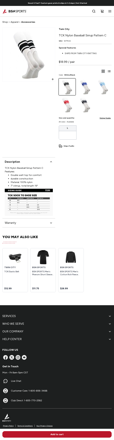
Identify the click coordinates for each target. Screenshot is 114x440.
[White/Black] (67, 86)
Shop (5, 22)
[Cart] (102, 11)
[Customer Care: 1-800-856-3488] (5, 391)
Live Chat (16, 381)
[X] (12, 357)
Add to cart (57, 434)
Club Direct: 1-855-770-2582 (26, 400)
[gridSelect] (103, 71)
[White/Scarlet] (67, 104)
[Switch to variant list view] (109, 71)
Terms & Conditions (25, 426)
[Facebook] (5, 357)
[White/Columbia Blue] (103, 86)
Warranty (10, 223)
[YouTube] (24, 357)
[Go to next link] (111, 3)
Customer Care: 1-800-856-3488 (29, 390)
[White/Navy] (85, 104)
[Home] (14, 11)
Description (12, 161)
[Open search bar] (93, 11)
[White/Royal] (85, 86)
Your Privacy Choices (44, 426)
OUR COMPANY (12, 331)
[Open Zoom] (52, 79)
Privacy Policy (8, 426)
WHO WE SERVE (13, 323)
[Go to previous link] (4, 3)
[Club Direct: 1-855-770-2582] (5, 400)
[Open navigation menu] (109, 11)
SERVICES (9, 316)
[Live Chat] (5, 381)
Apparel (15, 22)
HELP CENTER (12, 339)
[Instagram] (18, 357)
